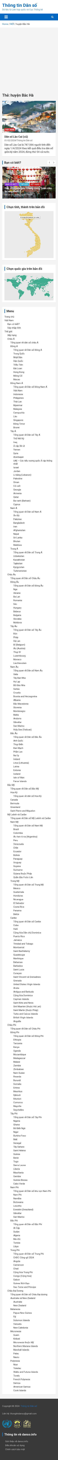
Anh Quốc (18, 740)
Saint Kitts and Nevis (23, 1002)
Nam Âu (14, 667)
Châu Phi (11, 1025)
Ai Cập (16, 1228)
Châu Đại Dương (15, 1290)
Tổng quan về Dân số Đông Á (27, 350)
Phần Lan (17, 751)
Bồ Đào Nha (19, 685)
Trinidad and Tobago (23, 943)
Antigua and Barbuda (23, 991)
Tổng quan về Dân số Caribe (27, 921)
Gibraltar (17, 722)
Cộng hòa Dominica (23, 995)
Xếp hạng (35, 184)
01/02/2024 (10, 140)
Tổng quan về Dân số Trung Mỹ (28, 884)
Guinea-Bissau (20, 1180)
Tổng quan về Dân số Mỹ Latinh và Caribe (30, 818)
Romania (17, 600)
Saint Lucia (18, 969)
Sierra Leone (19, 1165)
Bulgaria (17, 615)
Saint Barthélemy (21, 951)
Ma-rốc (17, 1239)
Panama (17, 910)
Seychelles (18, 1110)
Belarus (17, 611)
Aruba (16, 988)
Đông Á (14, 346)
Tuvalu (16, 1375)
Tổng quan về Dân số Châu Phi (25, 1028)
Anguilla (17, 1021)
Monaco (17, 659)
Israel (16, 467)
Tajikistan (17, 563)
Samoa (16, 1383)
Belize (16, 914)
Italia (15, 674)
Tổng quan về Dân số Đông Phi (28, 1036)
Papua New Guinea (22, 1313)
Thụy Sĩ (17, 652)
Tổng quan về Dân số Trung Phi (28, 1254)
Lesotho (17, 1206)
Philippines (18, 398)
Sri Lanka (17, 537)
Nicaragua (18, 899)
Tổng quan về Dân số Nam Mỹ (28, 825)
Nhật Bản (17, 357)
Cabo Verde (19, 1183)
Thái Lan (17, 401)
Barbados (18, 966)
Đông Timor (19, 423)
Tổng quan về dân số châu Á (24, 342)
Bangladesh (19, 523)
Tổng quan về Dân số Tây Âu (27, 630)
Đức (15, 633)
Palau (16, 1353)
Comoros (18, 1102)
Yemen (16, 449)
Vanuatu (17, 1324)
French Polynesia (21, 1379)
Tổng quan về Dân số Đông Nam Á (30, 387)
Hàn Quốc (18, 361)
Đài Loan (17, 368)
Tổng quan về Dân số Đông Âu (28, 585)
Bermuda (14, 803)
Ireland (16, 759)
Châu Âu (11, 574)
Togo (15, 1161)
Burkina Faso (19, 1135)
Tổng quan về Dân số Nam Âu (28, 670)
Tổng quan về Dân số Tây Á (26, 435)
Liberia (16, 1169)
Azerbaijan (18, 457)
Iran (15, 526)
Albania (17, 700)
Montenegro (19, 711)
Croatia (17, 692)
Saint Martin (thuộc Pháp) (25, 1010)
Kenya (16, 1047)
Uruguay (17, 862)
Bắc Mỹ (11, 785)
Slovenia (17, 707)
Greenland (15, 807)
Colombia (18, 833)
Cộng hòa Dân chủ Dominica (27, 932)
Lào (15, 416)
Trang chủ (9, 316)
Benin (16, 1158)
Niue (15, 1364)
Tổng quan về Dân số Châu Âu (25, 578)
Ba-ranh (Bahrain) (21, 500)
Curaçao (17, 973)
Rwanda (17, 1076)
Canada (14, 799)
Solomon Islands (21, 1320)
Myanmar (17, 405)
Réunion (17, 1098)
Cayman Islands (21, 999)
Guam (16, 1335)
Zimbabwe (18, 1069)
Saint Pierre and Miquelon (22, 811)
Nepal (16, 534)
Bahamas (18, 962)
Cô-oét (16, 486)
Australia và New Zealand (22, 1298)
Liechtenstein (19, 663)
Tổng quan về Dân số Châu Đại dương (28, 1294)
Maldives (17, 545)
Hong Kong (18, 372)
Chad (15, 1268)
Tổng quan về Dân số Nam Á (27, 511)
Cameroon (18, 1265)
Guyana (17, 866)
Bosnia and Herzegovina (25, 696)
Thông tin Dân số (19, 5)
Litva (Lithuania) (21, 763)
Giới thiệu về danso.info (16, 1441)
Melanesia (15, 1309)
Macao (16, 379)
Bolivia (16, 855)
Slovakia (17, 619)
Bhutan (16, 541)
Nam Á (13, 508)
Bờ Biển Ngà (19, 1128)
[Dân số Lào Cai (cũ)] (29, 117)
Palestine (17, 478)
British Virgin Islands (23, 1017)
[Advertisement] (29, 58)
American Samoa (21, 1386)
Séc (15, 604)
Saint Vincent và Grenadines (27, 977)
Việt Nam (9, 130)
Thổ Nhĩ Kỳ (18, 438)
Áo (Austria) (19, 648)
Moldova (17, 622)
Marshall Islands (21, 1350)
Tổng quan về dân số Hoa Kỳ (27, 796)
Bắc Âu (13, 733)
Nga (15, 589)
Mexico (16, 888)
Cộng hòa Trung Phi (23, 1272)
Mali (15, 1139)
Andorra (17, 718)
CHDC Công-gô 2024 (23, 1257)
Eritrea (16, 1087)
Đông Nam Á (16, 383)
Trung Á (14, 548)
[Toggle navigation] (6, 17)
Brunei (16, 427)
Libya (15, 1246)
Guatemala (18, 892)
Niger (15, 1132)
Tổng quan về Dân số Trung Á (27, 552)
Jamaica (17, 940)
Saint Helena (19, 1150)
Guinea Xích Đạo (21, 1283)
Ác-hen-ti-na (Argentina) (25, 836)
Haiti (15, 929)
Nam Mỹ (14, 822)
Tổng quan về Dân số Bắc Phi (27, 1224)
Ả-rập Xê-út (19, 446)
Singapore (18, 420)
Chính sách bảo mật (15, 1449)
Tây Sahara (18, 1146)
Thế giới (24, 184)
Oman (16, 482)
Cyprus (16, 504)
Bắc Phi (14, 1220)
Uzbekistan (18, 556)
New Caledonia (20, 1327)
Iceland (16, 774)
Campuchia (18, 412)
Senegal (17, 1143)
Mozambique (19, 1054)
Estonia (17, 770)
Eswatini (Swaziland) (23, 1209)
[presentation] (49, 163)
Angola (16, 1261)
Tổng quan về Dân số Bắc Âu (27, 737)
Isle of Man (18, 777)
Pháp (15, 637)
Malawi (16, 1062)
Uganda (17, 1050)
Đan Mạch (18, 748)
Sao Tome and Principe (24, 1287)
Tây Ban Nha (19, 678)
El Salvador (18, 903)
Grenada (17, 980)
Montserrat (18, 947)
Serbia (16, 689)
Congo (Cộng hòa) (22, 1276)
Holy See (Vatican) (22, 729)
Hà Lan (16, 641)
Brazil (16, 829)
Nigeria (16, 1121)
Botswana (18, 1202)
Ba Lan (16, 596)
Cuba (15, 925)
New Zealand (19, 1305)
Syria (15, 453)
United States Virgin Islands (26, 984)
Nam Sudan (19, 1073)
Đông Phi (14, 1032)
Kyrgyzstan (18, 567)
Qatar (16, 497)
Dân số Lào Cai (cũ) (16, 136)
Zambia (17, 1065)
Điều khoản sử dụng (15, 1445)
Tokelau (17, 1368)
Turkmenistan (20, 571)
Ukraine (17, 593)
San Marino (18, 726)
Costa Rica (18, 907)
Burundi (17, 1080)
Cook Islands (19, 1390)
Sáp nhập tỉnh (14, 327)
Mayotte (17, 1106)
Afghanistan (19, 530)
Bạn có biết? (12, 184)
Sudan (16, 1231)
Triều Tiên (18, 364)
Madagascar (19, 1058)
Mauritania (18, 1172)
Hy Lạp (16, 681)
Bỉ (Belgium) (19, 644)
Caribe (13, 918)
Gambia (17, 1176)
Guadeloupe (19, 954)
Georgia (17, 489)
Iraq (15, 442)
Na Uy (16, 755)
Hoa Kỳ (13, 792)
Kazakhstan (19, 559)
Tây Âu (13, 626)
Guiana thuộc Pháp (22, 873)
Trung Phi (14, 1250)
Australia (17, 1302)
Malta (16, 715)
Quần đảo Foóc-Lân (23, 877)
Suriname (18, 870)
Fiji (14, 1316)
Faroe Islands (20, 781)
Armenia (17, 493)
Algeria (16, 1235)
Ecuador (17, 851)
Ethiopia (17, 1039)
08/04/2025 (10, 194)
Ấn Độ (16, 515)
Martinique (18, 958)
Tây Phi (13, 1113)
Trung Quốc (19, 353)
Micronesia (15, 1331)
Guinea (16, 1154)
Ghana (16, 1124)
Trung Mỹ (14, 881)
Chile (15, 847)
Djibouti (17, 1095)
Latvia (16, 766)
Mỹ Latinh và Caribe (16, 814)
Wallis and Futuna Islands (25, 1372)
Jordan (16, 471)
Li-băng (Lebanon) (22, 475)
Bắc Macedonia (20, 703)
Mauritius (17, 1091)
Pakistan (17, 519)
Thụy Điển (18, 744)
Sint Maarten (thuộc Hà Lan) (27, 1006)
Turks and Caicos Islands (25, 1014)
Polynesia (15, 1361)
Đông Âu (14, 582)
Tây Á (13, 431)
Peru (15, 840)
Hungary (17, 607)
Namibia (17, 1198)
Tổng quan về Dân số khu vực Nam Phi (32, 1191)
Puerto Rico (19, 936)
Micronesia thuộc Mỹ (23, 1342)
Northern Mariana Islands (25, 1346)
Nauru (16, 1357)
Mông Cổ (17, 375)
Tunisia (16, 1242)
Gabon (16, 1279)
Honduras (18, 895)
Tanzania (17, 1043)
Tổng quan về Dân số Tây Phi (27, 1117)
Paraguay (17, 859)
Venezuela (18, 844)
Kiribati (16, 1338)
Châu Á (11, 339)
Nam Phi (14, 1187)
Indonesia (18, 394)
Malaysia (17, 409)
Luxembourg (19, 655)
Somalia (17, 1084)
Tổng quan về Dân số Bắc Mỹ (24, 788)
